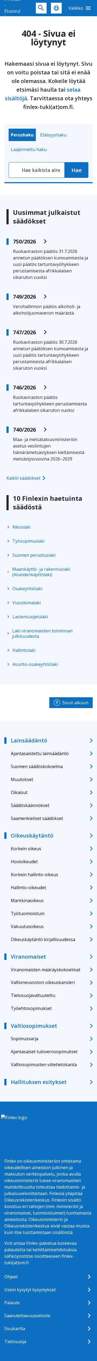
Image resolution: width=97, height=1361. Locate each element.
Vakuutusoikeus (27, 926)
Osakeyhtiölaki (27, 589)
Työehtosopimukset (31, 1008)
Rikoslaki (21, 527)
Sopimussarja (24, 1039)
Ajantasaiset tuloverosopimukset (44, 1052)
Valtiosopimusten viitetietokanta (44, 1065)
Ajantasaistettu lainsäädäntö (40, 753)
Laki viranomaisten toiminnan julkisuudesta (42, 633)
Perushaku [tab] (22, 135)
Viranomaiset (28, 956)
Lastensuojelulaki (30, 617)
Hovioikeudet (24, 862)
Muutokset (22, 779)
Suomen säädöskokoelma (37, 766)
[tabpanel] (48, 170)
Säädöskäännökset (30, 805)
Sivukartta (14, 1329)
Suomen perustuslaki (34, 555)
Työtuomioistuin (27, 913)
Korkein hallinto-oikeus (34, 875)
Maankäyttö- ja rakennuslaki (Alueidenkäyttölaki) (41, 572)
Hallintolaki (23, 650)
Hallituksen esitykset (39, 1082)
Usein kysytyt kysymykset (30, 1290)
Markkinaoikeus (27, 900)
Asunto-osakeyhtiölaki (35, 664)
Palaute (12, 1303)
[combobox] (37, 170)
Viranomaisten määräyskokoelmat (45, 970)
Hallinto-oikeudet (28, 887)
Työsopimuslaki (28, 541)
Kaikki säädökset (23, 478)
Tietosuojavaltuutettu (33, 995)
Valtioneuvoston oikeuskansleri (43, 982)
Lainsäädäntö (29, 740)
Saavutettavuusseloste (27, 1316)
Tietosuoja (15, 1342)
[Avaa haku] (41, 8)
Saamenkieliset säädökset (37, 818)
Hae (76, 170)
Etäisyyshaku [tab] (53, 135)
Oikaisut (19, 792)
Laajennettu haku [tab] (29, 149)
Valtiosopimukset (34, 1025)
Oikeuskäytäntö (32, 835)
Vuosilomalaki (26, 603)
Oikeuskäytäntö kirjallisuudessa (43, 939)
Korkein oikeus (26, 849)
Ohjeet (11, 1277)
